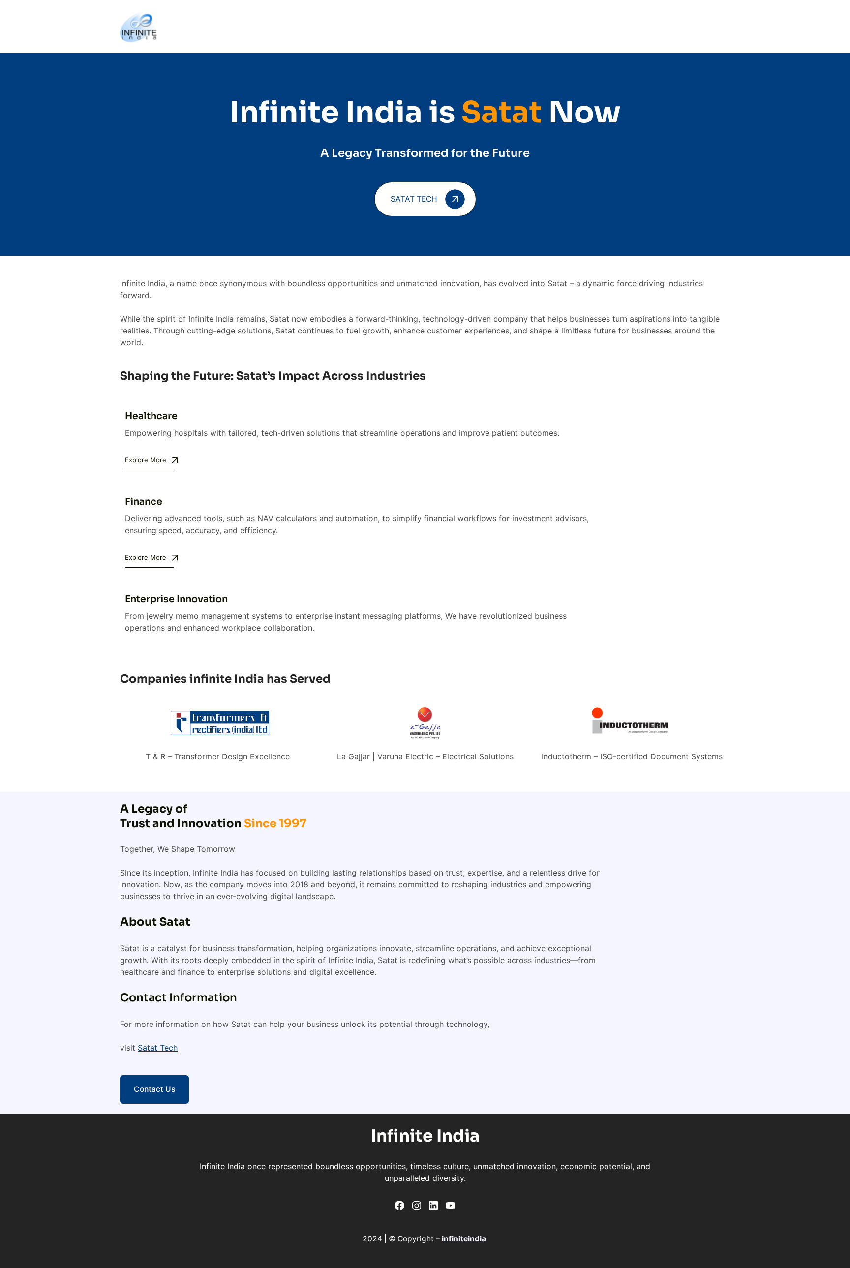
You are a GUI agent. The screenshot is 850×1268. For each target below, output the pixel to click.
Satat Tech (158, 1048)
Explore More (145, 460)
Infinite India (425, 1136)
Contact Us (154, 1089)
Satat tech (414, 199)
